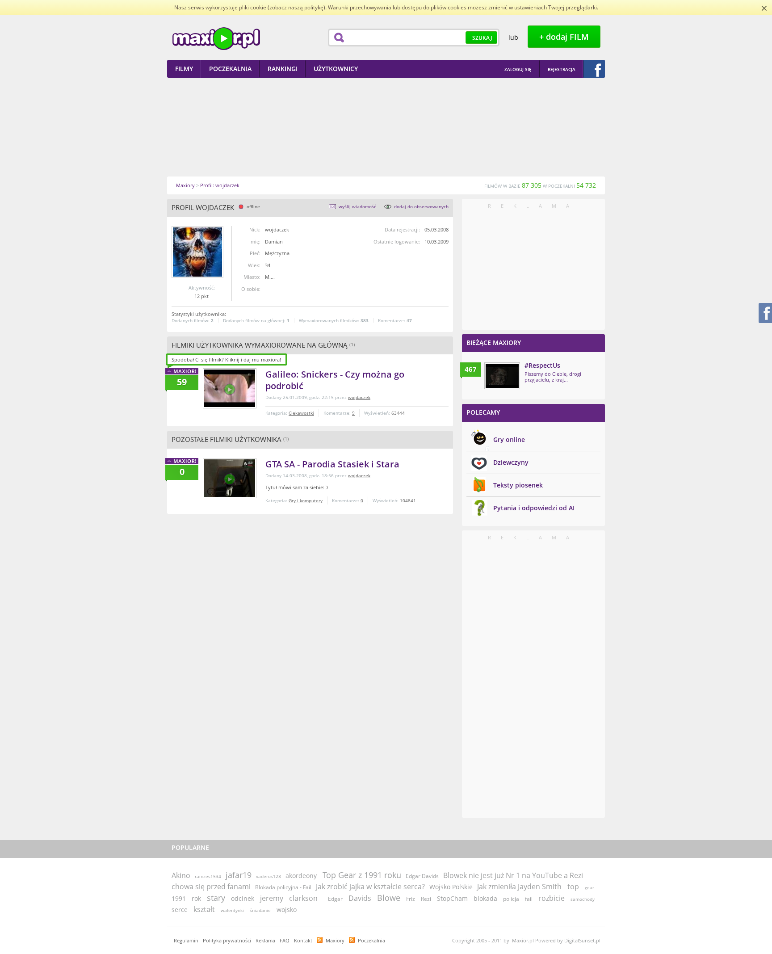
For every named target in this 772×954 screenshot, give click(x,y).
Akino (181, 875)
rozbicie (551, 898)
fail (529, 899)
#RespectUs (542, 365)
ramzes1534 (208, 876)
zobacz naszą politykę (296, 7)
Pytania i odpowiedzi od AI (534, 508)
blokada (485, 898)
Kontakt (303, 940)
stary (216, 897)
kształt (204, 909)
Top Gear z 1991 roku (362, 875)
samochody (583, 899)
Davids (359, 898)
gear (589, 887)
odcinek (242, 898)
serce (180, 909)
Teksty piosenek (518, 485)
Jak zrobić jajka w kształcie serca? (370, 886)
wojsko (287, 909)
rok (196, 898)
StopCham (452, 898)
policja (511, 899)
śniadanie (260, 910)
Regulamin (186, 940)
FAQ (285, 940)
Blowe (388, 897)
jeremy (271, 898)
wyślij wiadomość (357, 206)
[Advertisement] (386, 127)
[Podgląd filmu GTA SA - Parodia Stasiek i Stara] (229, 478)
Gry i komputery (306, 500)
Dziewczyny (511, 462)
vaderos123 (268, 876)
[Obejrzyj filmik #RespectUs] (502, 375)
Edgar (335, 899)
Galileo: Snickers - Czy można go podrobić (334, 380)
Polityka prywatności (227, 940)
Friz (410, 899)
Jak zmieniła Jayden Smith (519, 886)
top (573, 886)
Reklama (265, 940)
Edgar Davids (422, 876)
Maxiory (335, 940)
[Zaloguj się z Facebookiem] (594, 69)
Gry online (509, 439)
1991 (179, 898)
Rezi (426, 899)
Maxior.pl (216, 38)
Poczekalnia (371, 940)
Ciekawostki (301, 413)
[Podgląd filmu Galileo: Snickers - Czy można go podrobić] (229, 388)
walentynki (232, 910)
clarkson (303, 898)
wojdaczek (359, 397)
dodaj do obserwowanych (421, 206)
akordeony (301, 875)
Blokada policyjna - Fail (283, 887)
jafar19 (239, 875)
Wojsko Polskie (451, 887)
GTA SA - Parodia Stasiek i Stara (332, 464)
